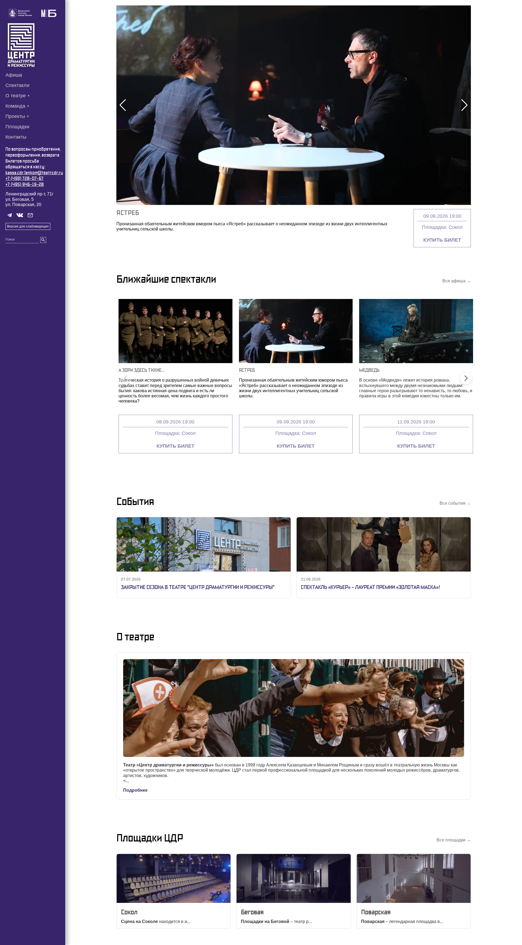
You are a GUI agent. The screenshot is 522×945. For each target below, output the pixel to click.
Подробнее (135, 790)
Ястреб (127, 212)
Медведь (369, 370)
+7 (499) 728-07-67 (24, 178)
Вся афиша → (456, 281)
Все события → (455, 503)
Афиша (13, 75)
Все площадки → (454, 840)
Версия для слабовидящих (28, 226)
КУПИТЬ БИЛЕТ (442, 240)
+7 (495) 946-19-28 (24, 184)
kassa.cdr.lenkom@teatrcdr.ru (34, 173)
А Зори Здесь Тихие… (142, 370)
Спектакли (17, 85)
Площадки (17, 126)
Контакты (15, 137)
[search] (43, 240)
